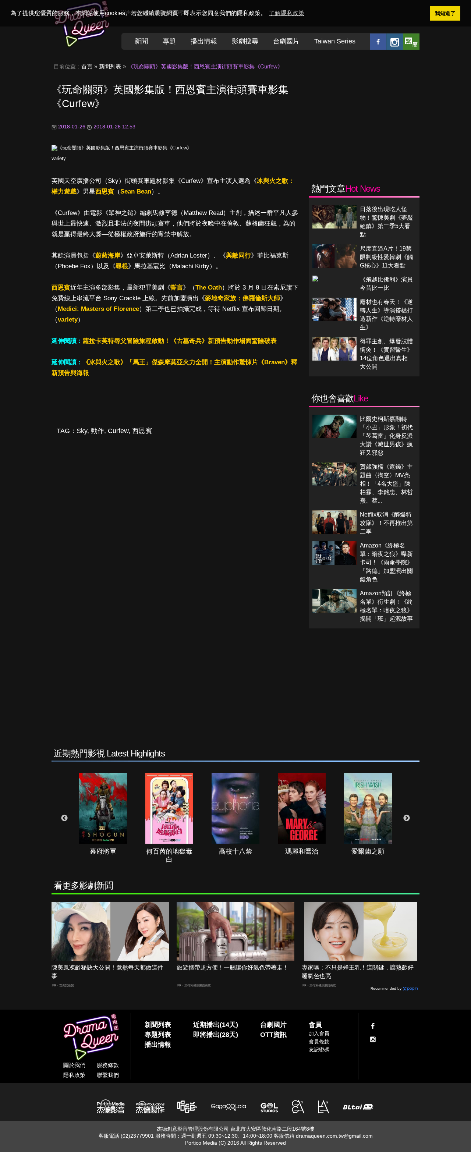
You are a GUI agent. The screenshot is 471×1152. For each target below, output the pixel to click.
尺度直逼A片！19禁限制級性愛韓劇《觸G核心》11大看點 (386, 257)
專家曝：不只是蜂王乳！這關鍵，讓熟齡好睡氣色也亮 (358, 971)
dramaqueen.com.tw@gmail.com (334, 1136)
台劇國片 (286, 41)
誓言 (176, 287)
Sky (82, 431)
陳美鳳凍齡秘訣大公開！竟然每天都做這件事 (107, 971)
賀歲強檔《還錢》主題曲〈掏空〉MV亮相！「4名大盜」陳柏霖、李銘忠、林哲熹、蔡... (386, 484)
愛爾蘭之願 (368, 851)
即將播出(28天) (215, 1034)
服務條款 (108, 1065)
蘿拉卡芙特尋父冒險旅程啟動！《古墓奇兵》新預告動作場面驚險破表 (180, 340)
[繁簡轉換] (411, 41)
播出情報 (204, 41)
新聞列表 (110, 66)
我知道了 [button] (445, 13)
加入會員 (319, 1033)
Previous (64, 818)
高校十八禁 (235, 851)
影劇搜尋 (245, 41)
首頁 (86, 66)
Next (406, 818)
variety (59, 158)
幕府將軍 (103, 851)
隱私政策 (74, 1075)
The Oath (208, 287)
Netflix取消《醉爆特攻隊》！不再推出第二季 (386, 523)
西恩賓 (104, 191)
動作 (97, 431)
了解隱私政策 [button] (286, 13)
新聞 (141, 41)
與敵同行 (238, 255)
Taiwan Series (334, 41)
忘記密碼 (319, 1050)
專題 (169, 41)
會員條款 (319, 1042)
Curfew (118, 431)
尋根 (122, 266)
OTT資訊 (273, 1034)
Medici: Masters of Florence (98, 308)
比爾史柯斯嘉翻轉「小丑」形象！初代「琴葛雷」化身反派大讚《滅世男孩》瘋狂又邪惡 (386, 436)
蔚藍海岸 (107, 255)
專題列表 (158, 1034)
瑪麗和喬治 (301, 851)
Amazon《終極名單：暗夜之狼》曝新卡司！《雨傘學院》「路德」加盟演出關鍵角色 (386, 562)
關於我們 (74, 1065)
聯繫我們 (108, 1075)
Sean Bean (135, 191)
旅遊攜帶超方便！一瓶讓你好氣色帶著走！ (232, 967)
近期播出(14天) (215, 1024)
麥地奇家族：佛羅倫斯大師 (242, 298)
